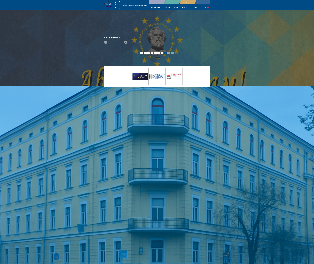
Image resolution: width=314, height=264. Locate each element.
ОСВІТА (167, 7)
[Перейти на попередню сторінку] (145, 53)
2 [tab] (116, 42)
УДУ (115, 5)
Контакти (202, 2)
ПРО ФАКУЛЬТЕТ (156, 7)
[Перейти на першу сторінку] (141, 53)
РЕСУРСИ (184, 7)
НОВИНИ (194, 7)
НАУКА (176, 7)
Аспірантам (187, 2)
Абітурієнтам (156, 2)
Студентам (172, 2)
